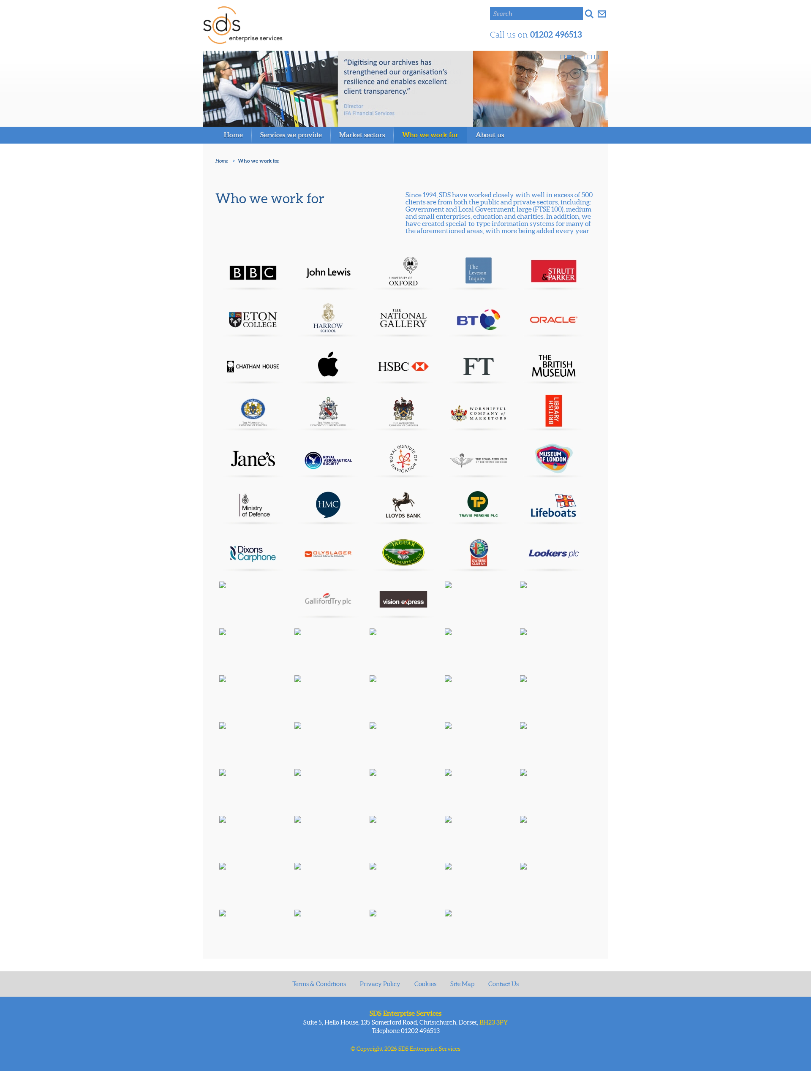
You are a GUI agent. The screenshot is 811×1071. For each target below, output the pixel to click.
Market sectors (362, 135)
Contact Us (503, 983)
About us (490, 135)
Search (502, 13)
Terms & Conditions (319, 983)
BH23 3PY (493, 1022)
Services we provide (291, 135)
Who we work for (430, 135)
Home (233, 135)
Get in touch (602, 13)
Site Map (462, 983)
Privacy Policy (380, 983)
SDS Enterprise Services (243, 25)
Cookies (425, 983)
